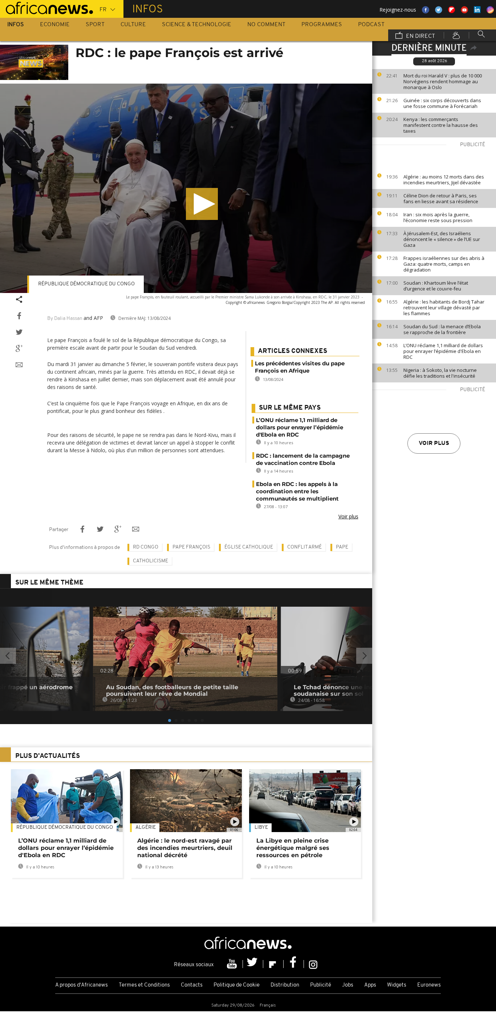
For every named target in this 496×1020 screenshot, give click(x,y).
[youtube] (233, 964)
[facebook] (294, 964)
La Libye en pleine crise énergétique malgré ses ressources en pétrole (292, 848)
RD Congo (145, 547)
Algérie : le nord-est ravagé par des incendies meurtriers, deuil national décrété (184, 848)
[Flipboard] (273, 964)
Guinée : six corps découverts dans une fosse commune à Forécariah (442, 103)
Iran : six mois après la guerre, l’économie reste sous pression (437, 217)
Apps (370, 985)
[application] (186, 188)
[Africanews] (46, 7)
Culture (133, 25)
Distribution (285, 985)
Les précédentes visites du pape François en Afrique (300, 367)
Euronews (429, 985)
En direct (419, 36)
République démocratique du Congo (86, 284)
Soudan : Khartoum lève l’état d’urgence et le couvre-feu (435, 286)
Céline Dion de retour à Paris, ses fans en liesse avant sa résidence (440, 198)
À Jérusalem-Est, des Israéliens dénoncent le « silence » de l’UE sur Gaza (441, 239)
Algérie (145, 827)
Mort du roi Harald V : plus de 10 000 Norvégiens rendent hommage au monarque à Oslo (442, 81)
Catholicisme (150, 561)
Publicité (320, 985)
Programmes (321, 25)
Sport (95, 25)
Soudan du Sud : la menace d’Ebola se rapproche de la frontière (442, 329)
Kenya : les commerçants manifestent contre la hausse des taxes (440, 125)
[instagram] (313, 964)
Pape (342, 547)
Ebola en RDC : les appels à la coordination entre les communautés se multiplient (297, 491)
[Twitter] (253, 964)
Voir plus (434, 443)
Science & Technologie (196, 25)
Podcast (371, 25)
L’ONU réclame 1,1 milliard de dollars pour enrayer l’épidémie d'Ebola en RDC (443, 351)
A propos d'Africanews (81, 985)
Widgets (396, 985)
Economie (55, 25)
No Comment (266, 25)
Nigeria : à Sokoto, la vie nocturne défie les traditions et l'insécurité (440, 373)
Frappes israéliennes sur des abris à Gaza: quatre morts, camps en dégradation (443, 264)
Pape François (191, 547)
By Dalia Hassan (64, 318)
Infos (15, 25)
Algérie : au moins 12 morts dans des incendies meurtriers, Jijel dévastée (443, 179)
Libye (261, 827)
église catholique (248, 547)
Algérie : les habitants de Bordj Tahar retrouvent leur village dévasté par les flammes (443, 307)
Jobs (347, 985)
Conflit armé (304, 547)
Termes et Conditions (144, 985)
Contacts (192, 985)
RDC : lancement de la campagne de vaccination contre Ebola (303, 459)
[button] (202, 204)
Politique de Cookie (237, 985)
